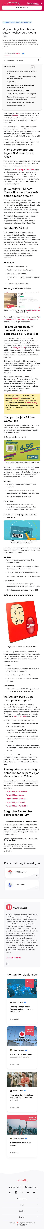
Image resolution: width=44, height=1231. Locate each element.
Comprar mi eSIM (22, 7)
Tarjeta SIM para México (15, 795)
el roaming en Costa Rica (24, 170)
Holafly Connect (19, 348)
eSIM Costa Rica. (33, 310)
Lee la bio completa (13, 958)
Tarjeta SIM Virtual (13, 82)
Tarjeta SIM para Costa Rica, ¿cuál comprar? (21, 94)
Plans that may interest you (16, 105)
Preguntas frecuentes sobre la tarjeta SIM (20, 102)
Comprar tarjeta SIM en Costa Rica (18, 90)
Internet (15, 115)
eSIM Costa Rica (20, 716)
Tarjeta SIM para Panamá (15, 802)
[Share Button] (38, 60)
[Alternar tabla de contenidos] (38, 66)
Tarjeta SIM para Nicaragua (16, 799)
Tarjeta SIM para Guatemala (16, 791)
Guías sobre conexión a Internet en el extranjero (17, 22)
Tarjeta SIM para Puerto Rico (17, 806)
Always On (16, 398)
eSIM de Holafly (31, 403)
